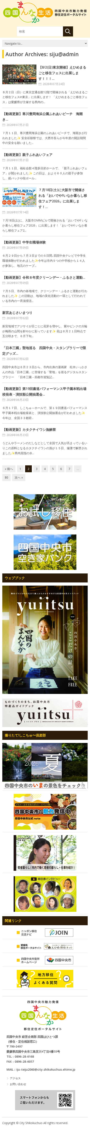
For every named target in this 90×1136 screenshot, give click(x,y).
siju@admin (64, 54)
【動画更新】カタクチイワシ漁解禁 (29, 429)
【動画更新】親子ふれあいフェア (27, 154)
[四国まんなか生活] (45, 12)
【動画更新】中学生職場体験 (24, 242)
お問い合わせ (18, 1084)
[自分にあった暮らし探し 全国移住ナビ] (45, 640)
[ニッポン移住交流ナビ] (45, 932)
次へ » (19, 477)
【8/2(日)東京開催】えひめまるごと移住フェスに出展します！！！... (62, 73)
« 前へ (9, 469)
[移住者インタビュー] (45, 894)
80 (6, 477)
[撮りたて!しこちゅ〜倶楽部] (45, 765)
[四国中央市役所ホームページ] (45, 960)
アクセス (15, 1078)
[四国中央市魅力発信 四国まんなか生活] (43, 1015)
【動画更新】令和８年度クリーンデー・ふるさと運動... (43, 277)
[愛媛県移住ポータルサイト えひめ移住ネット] (45, 946)
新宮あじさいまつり (17, 312)
